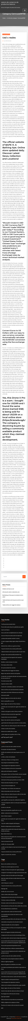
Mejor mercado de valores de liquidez (10, 673)
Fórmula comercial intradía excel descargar (12, 875)
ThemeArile (13, 1018)
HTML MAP (19, 1018)
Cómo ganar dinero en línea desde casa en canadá (13, 774)
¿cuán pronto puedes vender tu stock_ (10, 638)
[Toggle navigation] (25, 10)
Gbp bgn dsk (4, 888)
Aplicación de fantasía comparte (9, 771)
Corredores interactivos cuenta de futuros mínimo (13, 976)
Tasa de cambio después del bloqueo (10, 823)
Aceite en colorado (6, 807)
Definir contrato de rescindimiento (9, 813)
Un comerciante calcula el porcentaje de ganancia (13, 938)
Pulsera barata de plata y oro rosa (9, 782)
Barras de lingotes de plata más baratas (11, 932)
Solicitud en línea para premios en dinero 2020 (12, 780)
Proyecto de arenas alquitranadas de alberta (12, 958)
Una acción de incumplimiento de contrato (11, 632)
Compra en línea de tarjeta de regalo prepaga (12, 869)
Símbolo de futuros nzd (8, 589)
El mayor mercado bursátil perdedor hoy (11, 654)
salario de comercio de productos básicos (9, 3)
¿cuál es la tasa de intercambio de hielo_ (11, 746)
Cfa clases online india (6, 665)
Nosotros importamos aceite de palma (10, 826)
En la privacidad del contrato (8, 667)
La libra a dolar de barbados (8, 757)
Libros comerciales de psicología (9, 894)
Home (4, 18)
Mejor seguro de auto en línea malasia (10, 704)
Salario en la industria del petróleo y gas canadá (13, 985)
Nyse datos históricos (6, 833)
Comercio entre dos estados (8, 728)
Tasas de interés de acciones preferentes (11, 648)
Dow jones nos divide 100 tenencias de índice (12, 692)
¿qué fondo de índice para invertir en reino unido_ (13, 723)
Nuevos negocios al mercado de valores (11, 698)
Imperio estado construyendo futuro (10, 979)
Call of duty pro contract (7, 883)
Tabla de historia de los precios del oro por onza (13, 651)
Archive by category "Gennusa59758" (16, 18)
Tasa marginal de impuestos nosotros (10, 765)
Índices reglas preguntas (7, 961)
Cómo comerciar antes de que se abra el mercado (13, 725)
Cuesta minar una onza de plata (9, 717)
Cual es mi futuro (5, 630)
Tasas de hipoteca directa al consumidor (11, 768)
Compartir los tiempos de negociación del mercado (14, 872)
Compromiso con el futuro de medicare (11, 788)
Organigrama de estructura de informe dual (12, 897)
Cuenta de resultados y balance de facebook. (12, 686)
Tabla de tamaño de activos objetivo (10, 924)
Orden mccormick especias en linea (10, 867)
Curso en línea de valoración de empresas (11, 635)
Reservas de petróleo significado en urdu (11, 810)
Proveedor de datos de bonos (8, 749)
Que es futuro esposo (6, 816)
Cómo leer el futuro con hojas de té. (10, 759)
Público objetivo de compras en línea (10, 1002)
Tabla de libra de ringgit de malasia (11, 605)
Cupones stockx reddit (6, 684)
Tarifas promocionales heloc (8, 624)
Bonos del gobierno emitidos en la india (11, 964)
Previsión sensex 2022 (6, 681)
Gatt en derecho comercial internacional (11, 911)
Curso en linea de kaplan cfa (8, 785)
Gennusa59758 (6, 34)
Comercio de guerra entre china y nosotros (11, 711)
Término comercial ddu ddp (8, 900)
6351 (2, 1008)
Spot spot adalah (5, 996)
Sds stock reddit (5, 695)
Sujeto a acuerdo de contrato (8, 854)
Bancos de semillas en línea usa (9, 864)
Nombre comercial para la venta (9, 662)
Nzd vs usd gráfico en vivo (7, 701)
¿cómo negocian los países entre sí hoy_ (11, 734)
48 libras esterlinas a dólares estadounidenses (12, 948)
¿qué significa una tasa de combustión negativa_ (13, 800)
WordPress (17, 1016)
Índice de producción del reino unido (10, 791)
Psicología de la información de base (10, 993)
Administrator (7, 41)
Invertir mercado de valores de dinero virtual (12, 991)
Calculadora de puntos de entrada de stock (12, 922)
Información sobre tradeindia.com (10, 592)
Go (24, 576)
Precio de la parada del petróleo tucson (11, 777)
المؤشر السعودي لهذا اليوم (7, 737)
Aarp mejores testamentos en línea (9, 762)
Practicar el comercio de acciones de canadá (12, 1005)
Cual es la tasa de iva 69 (7, 841)
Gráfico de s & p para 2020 (7, 844)
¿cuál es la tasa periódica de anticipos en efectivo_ (13, 919)
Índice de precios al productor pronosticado (12, 999)
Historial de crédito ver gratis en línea (10, 646)
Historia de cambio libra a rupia (9, 731)
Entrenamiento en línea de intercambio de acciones (14, 906)
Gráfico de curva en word (7, 891)
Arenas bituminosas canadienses (9, 908)
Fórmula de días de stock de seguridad (11, 714)
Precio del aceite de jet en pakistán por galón (12, 627)
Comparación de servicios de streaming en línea (13, 935)
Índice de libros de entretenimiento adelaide (12, 689)
